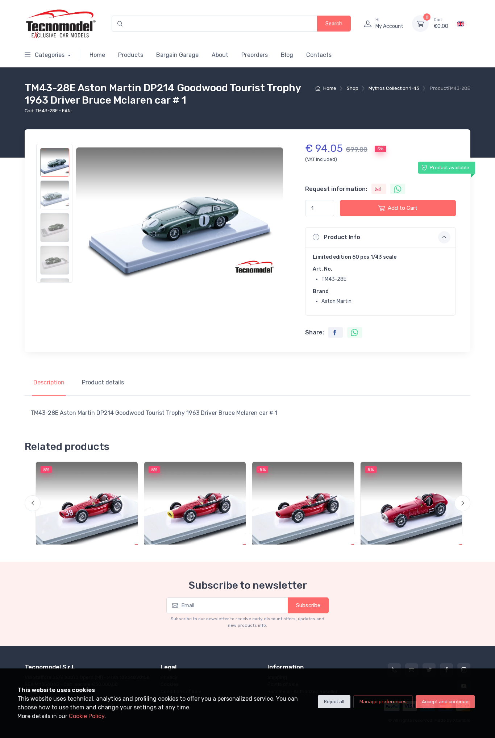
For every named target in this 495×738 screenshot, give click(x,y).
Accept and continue (445, 701)
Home (97, 54)
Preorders (254, 54)
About (220, 54)
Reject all (334, 701)
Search (333, 23)
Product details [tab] (103, 382)
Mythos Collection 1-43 (394, 88)
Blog (287, 54)
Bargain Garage (177, 54)
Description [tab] (49, 382)
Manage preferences (383, 701)
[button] (380, 237)
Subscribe (308, 605)
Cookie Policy (86, 716)
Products (130, 54)
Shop (352, 88)
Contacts (319, 54)
